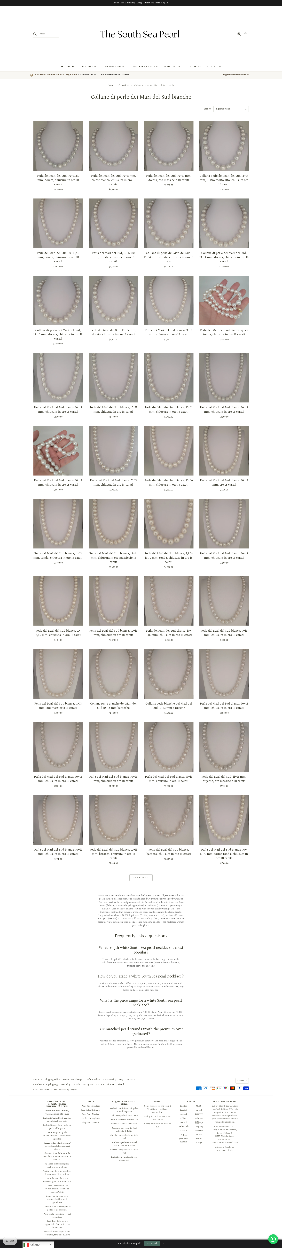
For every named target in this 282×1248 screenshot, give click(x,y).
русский (183, 1114)
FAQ (121, 1079)
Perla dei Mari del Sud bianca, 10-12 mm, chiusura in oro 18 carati (58, 409)
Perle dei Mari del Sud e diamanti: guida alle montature (57, 1180)
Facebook (229, 1147)
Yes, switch (151, 1243)
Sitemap (111, 1084)
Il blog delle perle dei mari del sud (157, 1125)
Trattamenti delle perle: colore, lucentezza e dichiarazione (57, 1173)
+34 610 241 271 (224, 1139)
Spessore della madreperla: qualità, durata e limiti (57, 1165)
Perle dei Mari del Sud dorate (124, 1123)
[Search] (35, 34)
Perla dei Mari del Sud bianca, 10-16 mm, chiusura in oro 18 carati (169, 482)
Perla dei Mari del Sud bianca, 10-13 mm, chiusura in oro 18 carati (224, 409)
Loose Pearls (194, 66)
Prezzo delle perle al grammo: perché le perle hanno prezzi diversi (57, 1146)
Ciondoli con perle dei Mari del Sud (124, 1137)
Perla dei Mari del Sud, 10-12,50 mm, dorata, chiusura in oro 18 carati (58, 257)
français (183, 1130)
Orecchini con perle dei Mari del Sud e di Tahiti (124, 1129)
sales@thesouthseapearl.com (225, 1142)
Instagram (88, 1084)
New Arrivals (90, 66)
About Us (37, 1079)
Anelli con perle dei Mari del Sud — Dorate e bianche (124, 1144)
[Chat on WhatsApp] (273, 1239)
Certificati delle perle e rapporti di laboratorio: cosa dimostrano (57, 1224)
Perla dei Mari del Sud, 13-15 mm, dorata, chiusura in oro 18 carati (113, 332)
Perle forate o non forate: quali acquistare (57, 1215)
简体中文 (199, 1114)
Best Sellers (68, 66)
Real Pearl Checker (90, 1114)
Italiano (240, 1080)
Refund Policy (93, 1079)
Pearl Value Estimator (91, 1110)
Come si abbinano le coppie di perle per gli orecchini (57, 1208)
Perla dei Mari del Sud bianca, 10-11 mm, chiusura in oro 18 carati (113, 409)
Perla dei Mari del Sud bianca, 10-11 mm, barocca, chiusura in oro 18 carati (113, 854)
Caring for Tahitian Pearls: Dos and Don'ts (157, 1118)
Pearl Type (170, 66)
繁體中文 (199, 1122)
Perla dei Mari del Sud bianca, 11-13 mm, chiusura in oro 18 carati (168, 779)
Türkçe (199, 1143)
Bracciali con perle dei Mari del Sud (124, 1151)
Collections (123, 85)
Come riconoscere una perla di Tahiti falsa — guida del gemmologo (157, 1109)
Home (110, 85)
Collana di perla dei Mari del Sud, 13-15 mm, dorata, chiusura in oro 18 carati (58, 334)
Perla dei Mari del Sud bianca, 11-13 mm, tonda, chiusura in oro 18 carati (58, 555)
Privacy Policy (109, 1079)
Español (183, 1110)
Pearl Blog (65, 1084)
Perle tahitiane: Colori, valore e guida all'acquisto (57, 1127)
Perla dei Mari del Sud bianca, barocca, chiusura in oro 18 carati (169, 852)
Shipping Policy (52, 1079)
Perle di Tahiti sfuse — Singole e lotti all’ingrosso (124, 1110)
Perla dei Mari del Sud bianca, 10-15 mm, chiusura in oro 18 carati (113, 779)
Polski (199, 1134)
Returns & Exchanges (73, 1079)
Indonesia (199, 1118)
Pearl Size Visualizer (91, 1106)
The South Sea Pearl (48, 1090)
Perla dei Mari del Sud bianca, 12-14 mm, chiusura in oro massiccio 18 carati (113, 558)
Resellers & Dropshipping (45, 1084)
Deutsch (183, 1122)
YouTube (100, 1084)
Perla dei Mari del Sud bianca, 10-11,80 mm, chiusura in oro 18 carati (168, 633)
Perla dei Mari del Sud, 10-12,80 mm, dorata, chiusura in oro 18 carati (58, 180)
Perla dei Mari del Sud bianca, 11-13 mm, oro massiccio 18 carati (58, 706)
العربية (199, 1110)
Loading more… (141, 877)
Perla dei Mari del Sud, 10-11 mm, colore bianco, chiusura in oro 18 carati (113, 180)
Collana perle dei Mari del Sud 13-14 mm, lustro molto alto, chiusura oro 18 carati (224, 180)
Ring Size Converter (91, 1122)
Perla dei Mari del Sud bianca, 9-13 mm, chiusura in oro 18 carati (224, 633)
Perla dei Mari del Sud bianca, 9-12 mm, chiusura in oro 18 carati (168, 332)
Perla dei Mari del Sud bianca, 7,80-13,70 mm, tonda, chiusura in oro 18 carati (169, 558)
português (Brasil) (183, 1140)
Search (76, 1084)
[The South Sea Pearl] (141, 34)
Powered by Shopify (68, 1090)
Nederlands (184, 1126)
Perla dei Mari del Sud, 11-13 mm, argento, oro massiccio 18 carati (224, 779)
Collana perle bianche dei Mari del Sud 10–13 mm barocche (168, 706)
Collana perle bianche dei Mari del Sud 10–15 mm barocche (113, 706)
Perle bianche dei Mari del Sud (124, 1119)
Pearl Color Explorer (90, 1118)
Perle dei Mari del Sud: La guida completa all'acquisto (57, 1119)
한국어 (199, 1106)
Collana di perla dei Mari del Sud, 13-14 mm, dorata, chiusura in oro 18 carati (168, 257)
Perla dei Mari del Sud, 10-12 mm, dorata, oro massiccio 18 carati (168, 178)
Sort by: (208, 109)
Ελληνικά (199, 1130)
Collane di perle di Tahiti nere (124, 1115)
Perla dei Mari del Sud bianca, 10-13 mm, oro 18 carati (224, 482)
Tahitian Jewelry (114, 66)
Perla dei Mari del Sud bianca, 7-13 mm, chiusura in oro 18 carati (113, 482)
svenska (199, 1138)
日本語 (183, 1134)
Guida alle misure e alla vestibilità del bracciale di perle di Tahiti (57, 1189)
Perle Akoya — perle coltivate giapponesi (124, 1158)
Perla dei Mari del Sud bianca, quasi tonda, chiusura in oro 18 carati (224, 332)
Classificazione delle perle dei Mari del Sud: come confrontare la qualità (57, 1157)
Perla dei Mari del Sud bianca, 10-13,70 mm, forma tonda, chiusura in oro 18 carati (224, 854)
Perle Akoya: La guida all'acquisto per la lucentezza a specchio (57, 1136)
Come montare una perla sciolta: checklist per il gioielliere (57, 1199)
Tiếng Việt (199, 1126)
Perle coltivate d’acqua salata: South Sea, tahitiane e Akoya (57, 1233)
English (183, 1106)
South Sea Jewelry (144, 66)
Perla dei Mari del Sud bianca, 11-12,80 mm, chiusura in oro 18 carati (58, 633)
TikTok (121, 1084)
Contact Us (214, 66)
